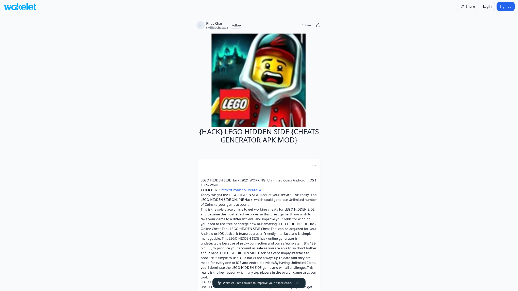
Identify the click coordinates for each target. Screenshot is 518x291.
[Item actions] (314, 165)
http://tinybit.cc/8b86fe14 (241, 190)
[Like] (318, 25)
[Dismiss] (297, 283)
